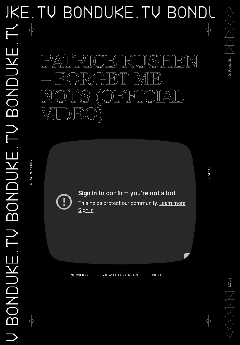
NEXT (157, 276)
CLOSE (208, 173)
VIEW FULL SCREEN (120, 276)
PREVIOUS (78, 276)
